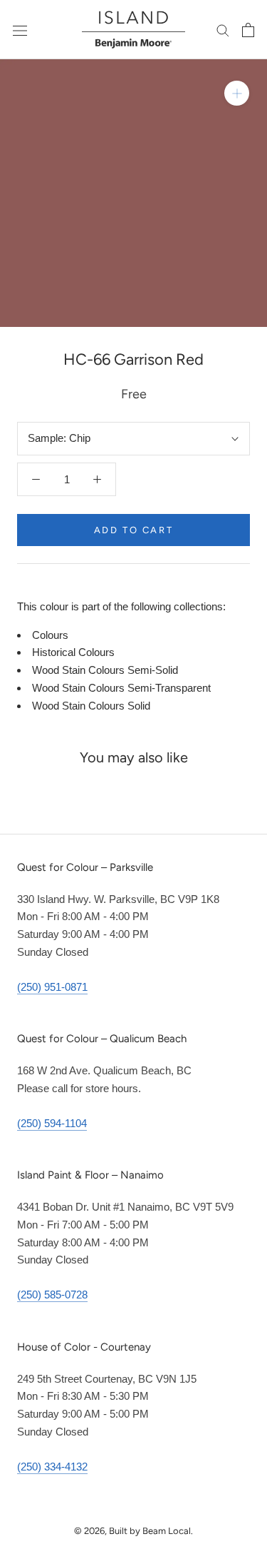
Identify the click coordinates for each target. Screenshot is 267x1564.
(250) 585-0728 (52, 1294)
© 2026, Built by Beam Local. (133, 1530)
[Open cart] (248, 30)
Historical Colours (73, 652)
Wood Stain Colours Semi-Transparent (121, 688)
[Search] (222, 30)
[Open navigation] (20, 30)
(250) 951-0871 (52, 987)
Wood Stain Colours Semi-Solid (105, 670)
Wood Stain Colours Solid (91, 706)
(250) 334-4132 (52, 1466)
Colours (50, 635)
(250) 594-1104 (52, 1123)
